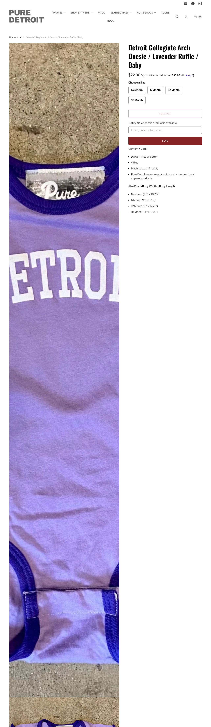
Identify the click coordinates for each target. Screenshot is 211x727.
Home (12, 37)
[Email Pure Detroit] (185, 3)
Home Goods (145, 13)
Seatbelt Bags (119, 13)
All (20, 37)
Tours (165, 13)
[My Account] (186, 17)
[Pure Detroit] (26, 17)
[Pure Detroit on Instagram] (200, 3)
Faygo (101, 13)
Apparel (57, 13)
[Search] (177, 17)
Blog (110, 21)
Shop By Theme (80, 13)
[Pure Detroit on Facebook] (192, 3)
